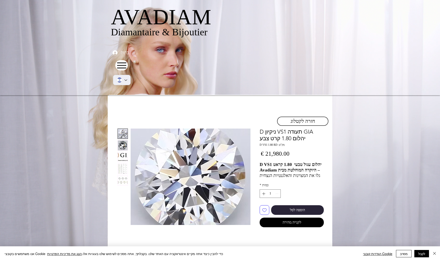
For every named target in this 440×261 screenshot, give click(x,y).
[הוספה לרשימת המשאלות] (264, 215)
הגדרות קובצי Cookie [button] (377, 253)
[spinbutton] (270, 199)
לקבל (421, 253)
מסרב (404, 253)
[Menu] (121, 65)
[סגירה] (434, 253)
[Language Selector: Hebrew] (122, 80)
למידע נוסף (267, 180)
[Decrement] (277, 199)
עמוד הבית (316, 112)
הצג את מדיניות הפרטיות (64, 253)
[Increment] (263, 199)
